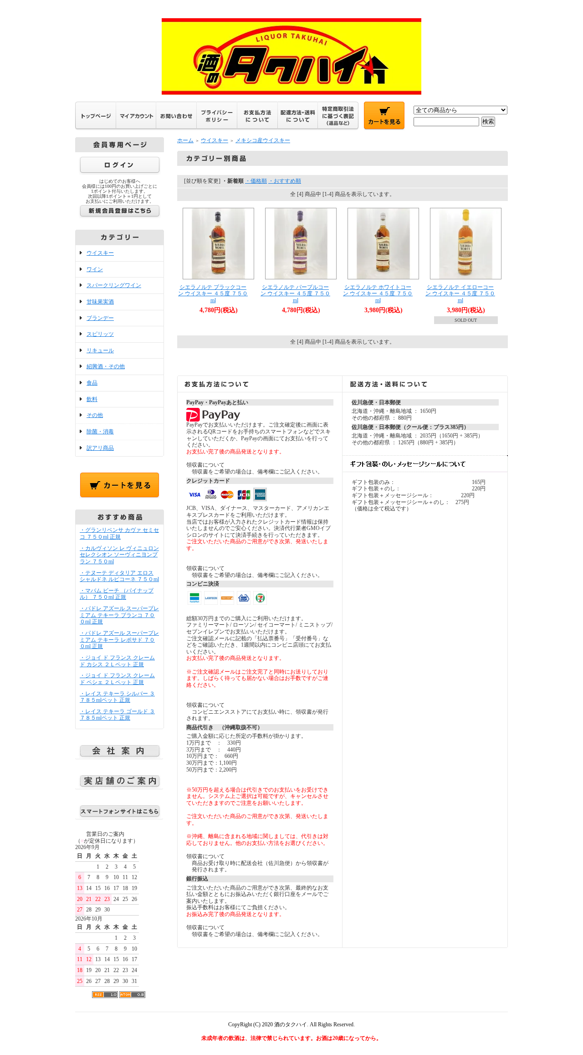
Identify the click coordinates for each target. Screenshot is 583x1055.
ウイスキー (100, 253)
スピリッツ (100, 334)
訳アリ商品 (100, 448)
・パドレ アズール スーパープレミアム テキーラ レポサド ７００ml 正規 (119, 639)
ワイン (95, 269)
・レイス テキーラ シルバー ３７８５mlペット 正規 (117, 697)
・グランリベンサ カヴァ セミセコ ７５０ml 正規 (119, 533)
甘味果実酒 (100, 301)
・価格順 (256, 181)
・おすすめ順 (284, 181)
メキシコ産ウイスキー (262, 140)
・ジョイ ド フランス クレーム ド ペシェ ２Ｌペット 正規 (117, 678)
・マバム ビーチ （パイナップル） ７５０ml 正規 (116, 594)
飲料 (92, 399)
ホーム (185, 140)
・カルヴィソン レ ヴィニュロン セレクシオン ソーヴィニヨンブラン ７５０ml (119, 555)
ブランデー (100, 318)
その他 (95, 415)
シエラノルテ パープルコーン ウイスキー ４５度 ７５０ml (295, 294)
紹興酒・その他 (106, 366)
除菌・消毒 (100, 431)
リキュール (100, 350)
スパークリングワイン (114, 285)
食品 (92, 383)
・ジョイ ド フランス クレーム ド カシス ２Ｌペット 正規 (117, 661)
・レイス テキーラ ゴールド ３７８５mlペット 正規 (117, 714)
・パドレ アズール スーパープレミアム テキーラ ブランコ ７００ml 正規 (119, 615)
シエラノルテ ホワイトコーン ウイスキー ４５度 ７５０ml (378, 294)
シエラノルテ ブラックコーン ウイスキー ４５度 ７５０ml (213, 294)
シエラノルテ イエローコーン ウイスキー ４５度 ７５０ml (460, 294)
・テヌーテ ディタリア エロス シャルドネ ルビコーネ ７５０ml (119, 576)
